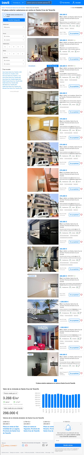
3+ (18, 46)
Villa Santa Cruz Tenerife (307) (9, 84)
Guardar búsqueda (14, 20)
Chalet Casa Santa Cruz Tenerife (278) (11, 86)
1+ (9, 46)
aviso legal (75, 448)
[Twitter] (47, 446)
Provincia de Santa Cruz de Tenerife (15, 7)
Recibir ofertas (68, 445)
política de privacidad (59, 449)
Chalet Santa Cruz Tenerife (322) (10, 83)
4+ (22, 46)
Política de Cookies (40, 452)
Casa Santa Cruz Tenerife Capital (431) (11, 79)
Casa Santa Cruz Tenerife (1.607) (10, 74)
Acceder (78, 3)
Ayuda (22, 452)
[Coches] (26, 446)
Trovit (3, 7)
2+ (14, 46)
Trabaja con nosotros (14, 452)
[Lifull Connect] (9, 446)
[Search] (49, 2)
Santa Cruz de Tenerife (32, 7)
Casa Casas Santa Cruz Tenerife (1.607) (12, 72)
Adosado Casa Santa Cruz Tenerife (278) (12, 88)
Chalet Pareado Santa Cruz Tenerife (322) (12, 81)
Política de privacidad (29, 452)
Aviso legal (47, 452)
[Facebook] (43, 446)
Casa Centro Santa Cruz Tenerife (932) (11, 77)
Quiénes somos (5, 452)
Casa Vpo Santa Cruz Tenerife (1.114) (11, 75)
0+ (5, 46)
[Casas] (23, 446)
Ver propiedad (74, 33)
